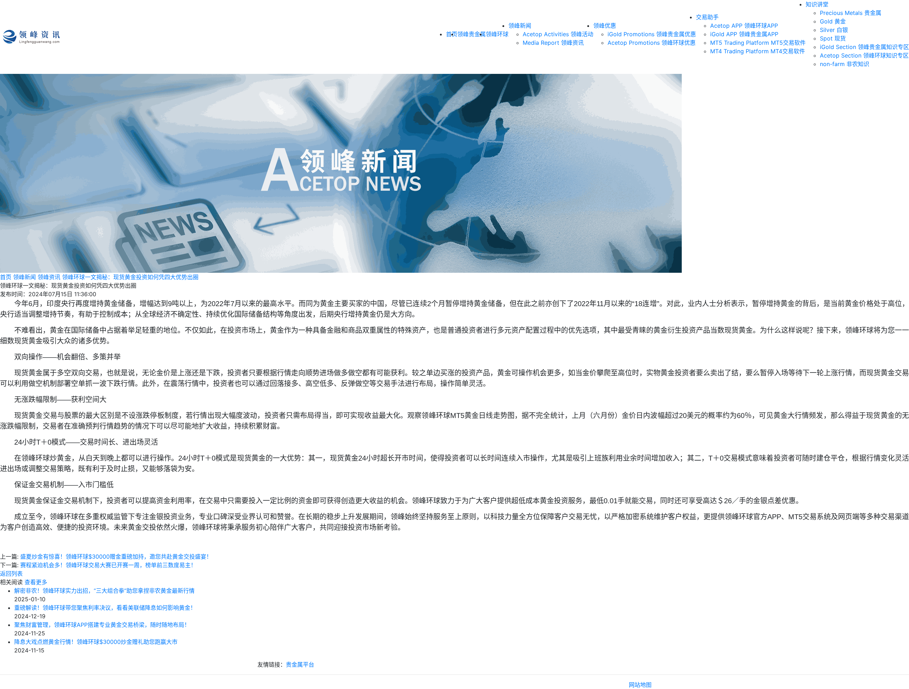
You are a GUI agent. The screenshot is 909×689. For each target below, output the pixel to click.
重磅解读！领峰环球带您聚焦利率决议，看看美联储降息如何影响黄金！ (105, 607)
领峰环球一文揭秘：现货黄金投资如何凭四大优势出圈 (130, 277)
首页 (5, 277)
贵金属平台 (300, 664)
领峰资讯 (49, 277)
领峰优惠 (604, 25)
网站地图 (640, 684)
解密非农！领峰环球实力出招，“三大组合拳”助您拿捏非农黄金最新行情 (104, 590)
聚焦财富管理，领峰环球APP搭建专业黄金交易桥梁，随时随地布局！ (102, 624)
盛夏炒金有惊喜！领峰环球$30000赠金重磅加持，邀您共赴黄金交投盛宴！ (116, 556)
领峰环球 (497, 34)
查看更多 (36, 582)
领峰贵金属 (471, 34)
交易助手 (707, 17)
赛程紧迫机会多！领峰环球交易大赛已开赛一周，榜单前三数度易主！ (108, 565)
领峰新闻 (519, 25)
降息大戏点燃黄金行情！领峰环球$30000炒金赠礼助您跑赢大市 (96, 641)
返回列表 (11, 573)
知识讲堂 (817, 4)
